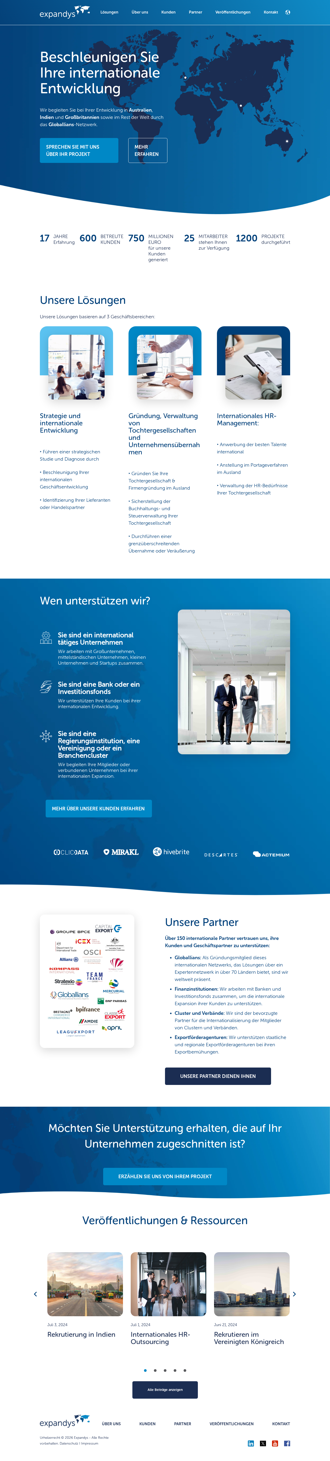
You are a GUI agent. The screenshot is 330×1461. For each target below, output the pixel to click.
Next (294, 1294)
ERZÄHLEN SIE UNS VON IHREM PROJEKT (165, 1176)
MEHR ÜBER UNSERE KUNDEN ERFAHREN (98, 809)
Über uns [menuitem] (140, 12)
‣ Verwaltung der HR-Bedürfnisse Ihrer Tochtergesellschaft (252, 489)
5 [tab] (185, 1370)
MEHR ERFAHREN (147, 150)
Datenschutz (69, 1443)
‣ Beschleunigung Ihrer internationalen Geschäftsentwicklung (64, 479)
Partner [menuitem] (195, 12)
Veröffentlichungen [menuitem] (233, 12)
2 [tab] (155, 1370)
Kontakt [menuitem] (271, 12)
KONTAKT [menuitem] (281, 1424)
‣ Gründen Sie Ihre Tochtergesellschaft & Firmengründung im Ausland (159, 481)
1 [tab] (145, 1370)
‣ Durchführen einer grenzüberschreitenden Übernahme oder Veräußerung (162, 543)
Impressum (89, 1443)
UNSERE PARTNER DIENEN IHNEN (218, 1076)
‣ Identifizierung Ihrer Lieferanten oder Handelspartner (75, 503)
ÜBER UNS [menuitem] (111, 1424)
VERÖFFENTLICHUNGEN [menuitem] (232, 1424)
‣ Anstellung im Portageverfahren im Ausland (252, 468)
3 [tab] (165, 1370)
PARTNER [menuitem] (182, 1424)
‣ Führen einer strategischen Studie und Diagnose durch (70, 455)
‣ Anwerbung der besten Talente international (252, 448)
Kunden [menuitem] (168, 12)
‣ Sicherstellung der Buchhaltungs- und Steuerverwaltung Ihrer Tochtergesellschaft (153, 512)
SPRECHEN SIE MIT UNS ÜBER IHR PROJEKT (72, 150)
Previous (36, 1294)
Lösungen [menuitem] (109, 12)
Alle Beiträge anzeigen (165, 1390)
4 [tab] (175, 1370)
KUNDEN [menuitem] (147, 1424)
